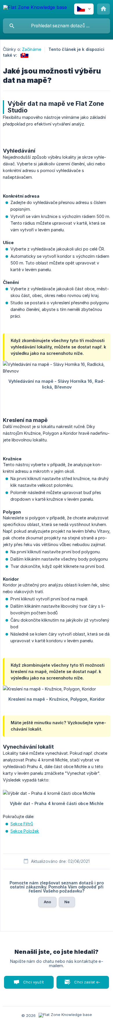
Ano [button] (47, 901)
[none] (35, 8)
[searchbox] (56, 25)
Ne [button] (67, 901)
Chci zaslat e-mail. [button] (87, 984)
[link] (24, 55)
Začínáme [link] (31, 49)
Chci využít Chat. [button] (33, 984)
